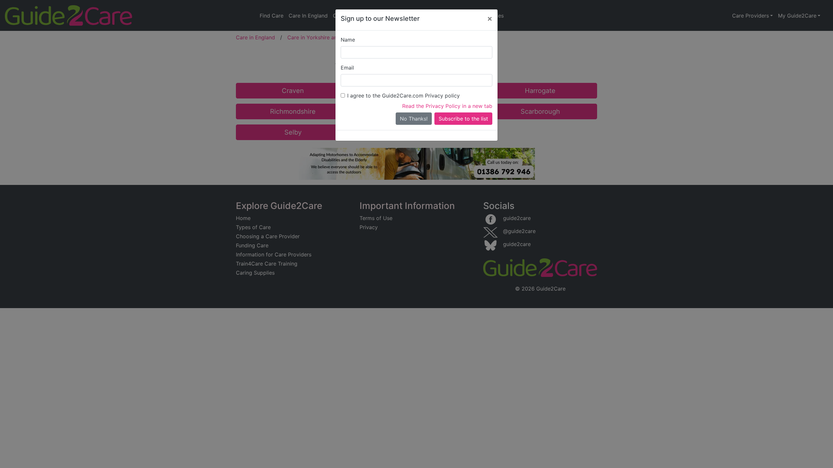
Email (347, 67)
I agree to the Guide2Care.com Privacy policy (403, 95)
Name (348, 39)
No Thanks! (414, 118)
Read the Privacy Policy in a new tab (447, 106)
